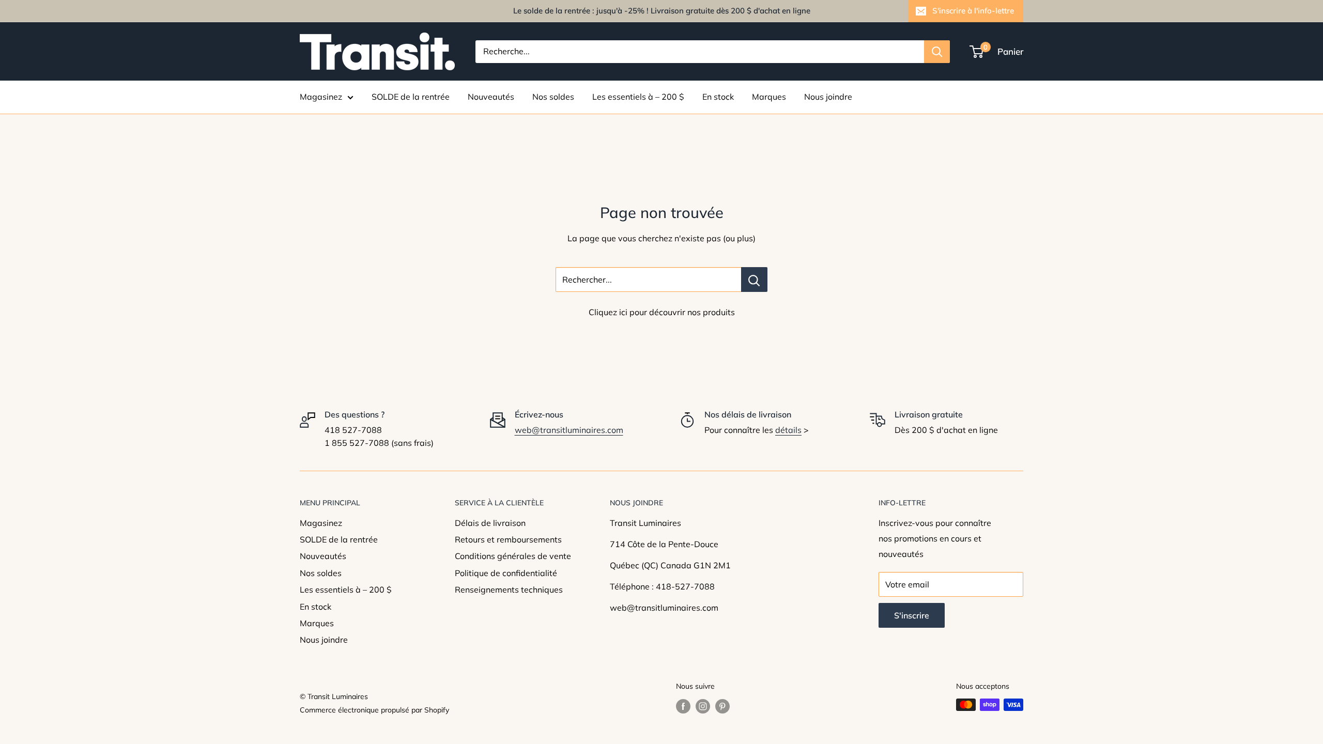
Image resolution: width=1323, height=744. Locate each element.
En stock (718, 96)
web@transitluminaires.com (569, 430)
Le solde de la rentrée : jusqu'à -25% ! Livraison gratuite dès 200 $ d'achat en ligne (661, 11)
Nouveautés (491, 96)
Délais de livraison (490, 523)
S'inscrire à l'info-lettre (973, 11)
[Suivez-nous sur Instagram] (703, 706)
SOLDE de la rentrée (411, 96)
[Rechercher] (937, 51)
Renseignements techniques (509, 589)
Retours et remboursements (508, 539)
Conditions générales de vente (513, 556)
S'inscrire (911, 615)
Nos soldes (553, 96)
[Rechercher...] (754, 279)
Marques (769, 96)
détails (788, 430)
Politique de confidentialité (506, 573)
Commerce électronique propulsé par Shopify (374, 710)
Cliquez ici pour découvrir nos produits (662, 312)
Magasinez (321, 96)
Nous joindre (828, 96)
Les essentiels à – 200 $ (638, 96)
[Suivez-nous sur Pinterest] (722, 706)
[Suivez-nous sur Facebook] (683, 706)
